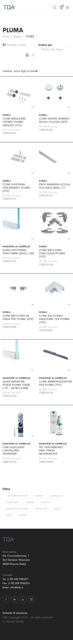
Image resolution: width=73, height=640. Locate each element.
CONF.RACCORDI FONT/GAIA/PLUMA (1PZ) (52, 253)
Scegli (7, 115)
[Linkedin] (23, 599)
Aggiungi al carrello (16, 246)
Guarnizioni (56, 495)
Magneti (30, 502)
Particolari (41, 508)
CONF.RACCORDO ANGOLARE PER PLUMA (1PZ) (54, 319)
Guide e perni (12, 502)
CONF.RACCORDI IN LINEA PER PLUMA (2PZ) (18, 317)
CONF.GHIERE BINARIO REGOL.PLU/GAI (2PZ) (54, 120)
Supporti (23, 515)
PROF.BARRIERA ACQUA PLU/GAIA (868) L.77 (54, 186)
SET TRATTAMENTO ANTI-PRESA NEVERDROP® (51, 450)
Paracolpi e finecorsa (17, 508)
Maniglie (45, 502)
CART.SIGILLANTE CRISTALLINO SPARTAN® (14, 450)
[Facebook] (6, 599)
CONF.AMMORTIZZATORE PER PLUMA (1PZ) (55, 383)
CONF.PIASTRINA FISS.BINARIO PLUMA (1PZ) (16, 188)
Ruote (9, 515)
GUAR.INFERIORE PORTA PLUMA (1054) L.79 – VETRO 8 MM (16, 385)
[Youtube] (14, 599)
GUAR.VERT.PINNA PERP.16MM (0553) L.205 (18, 251)
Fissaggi (39, 495)
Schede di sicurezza (15, 613)
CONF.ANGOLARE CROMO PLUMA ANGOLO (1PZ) (14, 122)
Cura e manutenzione (17, 495)
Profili (57, 508)
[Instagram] (31, 599)
